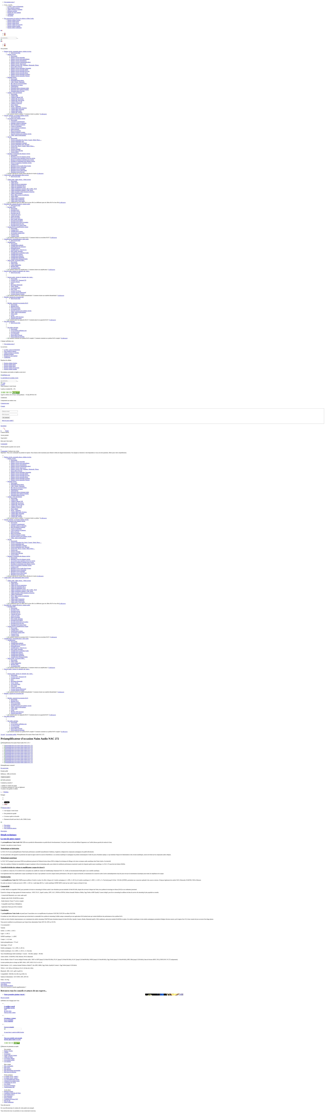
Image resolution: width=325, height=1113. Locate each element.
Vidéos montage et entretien (14, 9)
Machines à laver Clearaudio (18, 167)
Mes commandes (8, 1066)
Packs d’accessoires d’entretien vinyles (21, 163)
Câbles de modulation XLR (18, 187)
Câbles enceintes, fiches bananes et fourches (22, 192)
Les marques (7, 1061)
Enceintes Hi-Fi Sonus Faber (18, 225)
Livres (12, 315)
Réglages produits (12, 11)
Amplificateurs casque (17, 231)
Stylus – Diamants (16, 106)
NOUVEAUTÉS (15, 53)
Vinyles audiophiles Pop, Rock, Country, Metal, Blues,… (26, 140)
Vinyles (9, 137)
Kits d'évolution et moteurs (18, 124)
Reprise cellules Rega (13, 23)
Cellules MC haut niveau (17, 100)
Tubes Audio (14, 263)
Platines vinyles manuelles (18, 57)
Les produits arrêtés (9, 1060)
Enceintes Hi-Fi (15, 210)
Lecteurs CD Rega (16, 291)
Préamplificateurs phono (17, 80)
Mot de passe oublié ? (8, 420)
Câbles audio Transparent (17, 198)
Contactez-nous (5, 403)
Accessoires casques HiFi (17, 233)
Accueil (3, 734)
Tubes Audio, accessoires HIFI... (16, 260)
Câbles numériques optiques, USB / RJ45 (22, 190)
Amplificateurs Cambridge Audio (20, 253)
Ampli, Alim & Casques (10, 1055)
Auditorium (10, 14)
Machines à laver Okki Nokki (19, 170)
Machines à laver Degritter (18, 169)
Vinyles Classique (15, 149)
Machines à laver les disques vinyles (20, 156)
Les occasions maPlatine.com (18, 330)
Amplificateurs (11, 242)
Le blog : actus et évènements (15, 6)
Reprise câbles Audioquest (14, 27)
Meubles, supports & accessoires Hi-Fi (17, 303)
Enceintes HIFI (11, 207)
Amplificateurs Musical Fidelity (19, 259)
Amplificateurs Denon (17, 254)
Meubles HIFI (14, 266)
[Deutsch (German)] (5, 35)
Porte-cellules (14, 105)
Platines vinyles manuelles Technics (20, 74)
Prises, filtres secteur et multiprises (20, 195)
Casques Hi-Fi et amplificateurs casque (17, 227)
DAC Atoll (14, 289)
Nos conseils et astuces (13, 8)
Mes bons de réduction (10, 1072)
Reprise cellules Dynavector (14, 24)
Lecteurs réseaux (15, 282)
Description (7, 825)
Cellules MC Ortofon (16, 112)
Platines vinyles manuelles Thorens (20, 76)
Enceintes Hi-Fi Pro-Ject (17, 224)
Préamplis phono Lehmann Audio (20, 88)
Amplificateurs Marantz (17, 256)
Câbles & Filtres (8, 1057)
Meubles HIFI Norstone (17, 317)
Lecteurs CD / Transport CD (18, 280)
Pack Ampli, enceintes (17, 219)
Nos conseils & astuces (10, 828)
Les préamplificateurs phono (11, 1079)
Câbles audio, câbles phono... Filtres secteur (19, 179)
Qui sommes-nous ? (9, 2)
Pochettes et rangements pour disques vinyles (23, 161)
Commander (4, 444)
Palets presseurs (15, 129)
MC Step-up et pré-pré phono (19, 83)
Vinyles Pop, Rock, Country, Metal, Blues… (23, 146)
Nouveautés (14, 56)
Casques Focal (15, 234)
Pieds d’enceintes (15, 217)
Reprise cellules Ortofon (13, 20)
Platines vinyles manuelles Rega (19, 73)
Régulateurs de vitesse (17, 85)
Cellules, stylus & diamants (14, 92)
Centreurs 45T (15, 164)
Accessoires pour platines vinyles (16, 118)
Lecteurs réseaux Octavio (17, 294)
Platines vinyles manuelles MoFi (19, 69)
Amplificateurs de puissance (18, 246)
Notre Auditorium (9, 1102)
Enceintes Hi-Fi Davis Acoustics (19, 222)
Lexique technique (6, 982)
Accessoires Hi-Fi (15, 309)
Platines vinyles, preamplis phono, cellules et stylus (17, 51)
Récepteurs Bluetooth (16, 285)
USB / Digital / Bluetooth (17, 82)
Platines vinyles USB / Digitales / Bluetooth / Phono (25, 65)
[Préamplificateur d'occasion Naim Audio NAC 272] (18, 745)
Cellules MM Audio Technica (19, 108)
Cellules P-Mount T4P (17, 97)
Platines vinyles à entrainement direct (21, 62)
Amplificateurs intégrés (17, 245)
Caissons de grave (15, 214)
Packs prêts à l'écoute (16, 66)
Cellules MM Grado (16, 111)
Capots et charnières (16, 126)
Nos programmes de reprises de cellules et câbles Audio (19, 18)
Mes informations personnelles (12, 1070)
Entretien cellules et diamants (18, 123)
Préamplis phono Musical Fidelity (20, 89)
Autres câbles (14, 196)
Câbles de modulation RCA (18, 185)
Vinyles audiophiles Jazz (17, 141)
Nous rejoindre (8, 1097)
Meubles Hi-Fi (15, 306)
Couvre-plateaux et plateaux (18, 127)
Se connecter (6, 417)
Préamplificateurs (15, 248)
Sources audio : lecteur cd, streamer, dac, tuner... (17, 271)
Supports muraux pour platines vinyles (21, 134)
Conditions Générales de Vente (12, 1093)
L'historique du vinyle (10, 1082)
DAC (12, 283)
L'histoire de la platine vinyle (11, 1081)
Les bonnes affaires (9, 1058)
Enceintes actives (15, 211)
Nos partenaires (8, 1096)
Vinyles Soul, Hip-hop (17, 150)
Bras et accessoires (16, 131)
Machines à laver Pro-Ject (18, 172)
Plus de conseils (5, 997)
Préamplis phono (11, 77)
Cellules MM (14, 95)
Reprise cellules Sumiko (13, 26)
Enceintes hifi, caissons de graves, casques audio (17, 204)
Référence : (4, 774)
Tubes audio (14, 314)
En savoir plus (4, 768)
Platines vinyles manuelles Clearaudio (21, 68)
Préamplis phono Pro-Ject (17, 91)
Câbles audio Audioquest (17, 199)
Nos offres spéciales (9, 321)
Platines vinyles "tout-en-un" (18, 63)
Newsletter (10, 15)
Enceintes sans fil (15, 213)
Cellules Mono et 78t (16, 102)
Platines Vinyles (8, 1051)
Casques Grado (15, 236)
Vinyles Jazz (14, 147)
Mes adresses (7, 1069)
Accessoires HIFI (15, 268)
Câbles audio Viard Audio (18, 201)
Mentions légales (8, 1091)
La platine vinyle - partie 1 (11, 1078)
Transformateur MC (9, 1087)
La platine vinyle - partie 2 (11, 1076)
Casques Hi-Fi (15, 230)
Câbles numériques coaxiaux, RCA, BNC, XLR (24, 188)
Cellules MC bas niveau (17, 98)
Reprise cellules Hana (13, 21)
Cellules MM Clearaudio (17, 109)
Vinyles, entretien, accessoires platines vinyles (16, 115)
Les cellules (7, 1084)
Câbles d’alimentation (16, 193)
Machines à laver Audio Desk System (21, 166)
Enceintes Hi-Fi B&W (17, 220)
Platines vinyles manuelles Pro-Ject (20, 71)
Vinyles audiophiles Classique (19, 143)
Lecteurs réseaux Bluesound (18, 292)
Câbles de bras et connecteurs (19, 184)
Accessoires (7, 1054)
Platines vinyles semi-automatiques (20, 59)
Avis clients (7, 826)
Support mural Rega (16, 318)
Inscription (3, 426)
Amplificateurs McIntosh (17, 257)
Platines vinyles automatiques (18, 60)
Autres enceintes (15, 216)
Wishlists (4, 792)
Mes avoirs (7, 1067)
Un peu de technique (9, 1085)
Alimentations (14, 86)
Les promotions (15, 333)
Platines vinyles (11, 54)
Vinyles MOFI (15, 152)
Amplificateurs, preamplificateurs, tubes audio (16, 239)
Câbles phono (14, 182)
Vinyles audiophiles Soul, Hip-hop (20, 144)
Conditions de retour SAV (11, 1099)
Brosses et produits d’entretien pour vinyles (22, 159)
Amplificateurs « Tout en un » (19, 249)
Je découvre (43, 114)
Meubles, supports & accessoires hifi (14, 297)
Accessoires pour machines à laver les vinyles (23, 158)
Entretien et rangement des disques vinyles (18, 153)
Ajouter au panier (5, 777)
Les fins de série (15, 332)
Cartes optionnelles (16, 265)
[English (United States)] (5, 33)
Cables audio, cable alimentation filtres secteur (16, 175)
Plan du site (7, 1100)
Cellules (6, 1052)
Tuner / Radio (14, 286)
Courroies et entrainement (18, 121)
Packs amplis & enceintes (17, 336)
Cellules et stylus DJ (16, 103)
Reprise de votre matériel (14, 12)
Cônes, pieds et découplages (18, 135)
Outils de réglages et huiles (18, 132)
